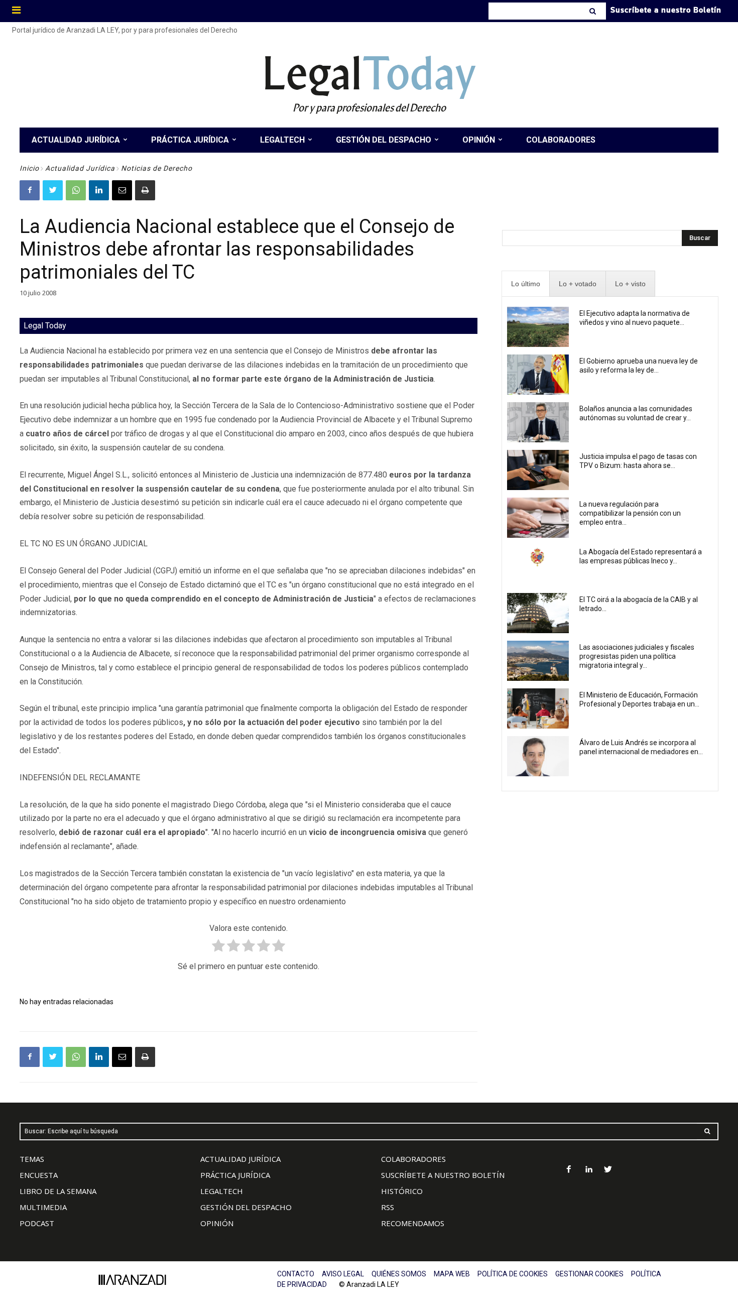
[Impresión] (145, 190)
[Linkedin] (99, 190)
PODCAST (37, 1223)
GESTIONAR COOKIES (589, 1274)
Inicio (29, 168)
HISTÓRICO (402, 1191)
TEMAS (32, 1159)
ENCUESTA (39, 1175)
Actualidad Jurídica (80, 168)
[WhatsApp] (76, 190)
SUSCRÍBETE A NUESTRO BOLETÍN (443, 1175)
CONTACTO (295, 1274)
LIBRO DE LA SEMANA (58, 1191)
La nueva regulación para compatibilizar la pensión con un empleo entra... (630, 513)
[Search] (593, 11)
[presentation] (526, 284)
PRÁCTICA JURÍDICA (235, 1175)
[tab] (526, 284)
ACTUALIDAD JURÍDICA (240, 1159)
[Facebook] (30, 190)
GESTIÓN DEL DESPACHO (246, 1207)
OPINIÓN (216, 1223)
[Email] (122, 190)
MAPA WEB (452, 1274)
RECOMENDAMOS (412, 1223)
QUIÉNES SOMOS (399, 1274)
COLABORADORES (413, 1159)
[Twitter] (53, 190)
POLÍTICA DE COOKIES (512, 1274)
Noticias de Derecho (156, 168)
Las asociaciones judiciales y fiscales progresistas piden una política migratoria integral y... (636, 656)
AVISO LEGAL (343, 1274)
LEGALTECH (221, 1191)
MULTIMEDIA (43, 1207)
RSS (387, 1207)
